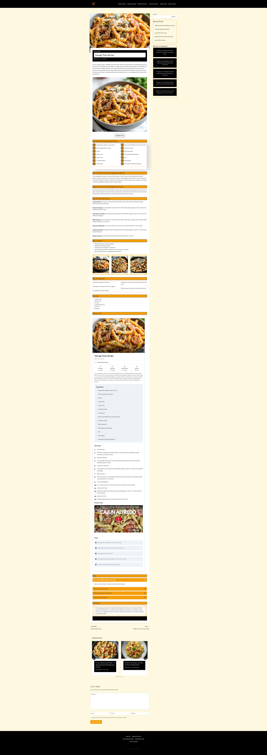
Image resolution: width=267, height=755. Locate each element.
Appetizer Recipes (131, 4)
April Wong (159, 50)
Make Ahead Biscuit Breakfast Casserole (165, 25)
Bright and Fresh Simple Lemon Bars (164, 36)
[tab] (119, 676)
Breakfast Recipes (139, 739)
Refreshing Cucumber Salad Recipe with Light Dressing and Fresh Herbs (165, 63)
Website (133, 713)
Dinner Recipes (122, 4)
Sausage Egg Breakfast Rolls (162, 29)
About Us (128, 736)
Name (93, 713)
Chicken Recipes (133, 741)
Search (155, 14)
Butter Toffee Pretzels (160, 40)
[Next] (145, 658)
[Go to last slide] (94, 658)
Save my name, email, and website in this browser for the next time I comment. (109, 717)
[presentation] (105, 650)
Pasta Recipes (97, 51)
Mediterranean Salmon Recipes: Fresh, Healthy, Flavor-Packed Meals (165, 52)
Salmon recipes (172, 4)
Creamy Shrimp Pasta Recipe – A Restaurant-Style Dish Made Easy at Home (105, 665)
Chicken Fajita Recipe (95, 627)
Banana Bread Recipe (128, 739)
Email (113, 713)
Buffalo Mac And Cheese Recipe (141, 627)
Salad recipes (163, 4)
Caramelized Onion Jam (161, 33)
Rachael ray (97, 59)
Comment (93, 694)
